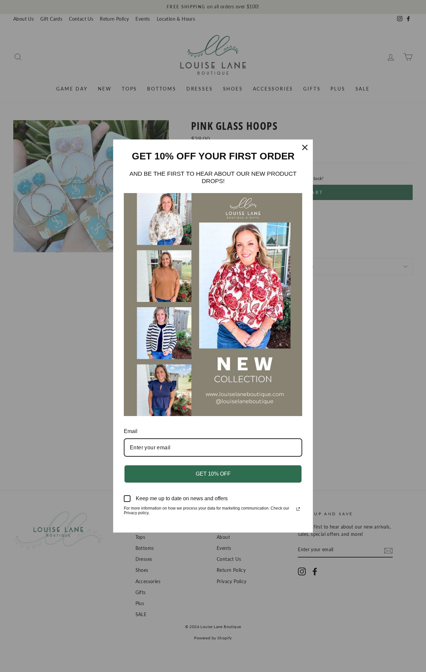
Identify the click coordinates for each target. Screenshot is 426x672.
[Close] (305, 147)
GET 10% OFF (213, 474)
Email (130, 431)
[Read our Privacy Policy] (298, 509)
